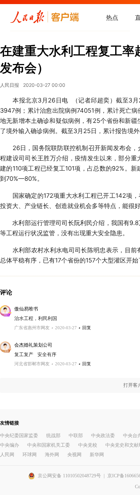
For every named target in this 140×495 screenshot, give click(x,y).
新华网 (97, 454)
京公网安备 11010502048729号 (69, 475)
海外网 (52, 454)
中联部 (76, 435)
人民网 (7, 454)
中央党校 (87, 445)
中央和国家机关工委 (48, 445)
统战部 (53, 435)
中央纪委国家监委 (19, 435)
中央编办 (9, 445)
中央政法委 (103, 435)
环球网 (29, 454)
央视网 (74, 454)
